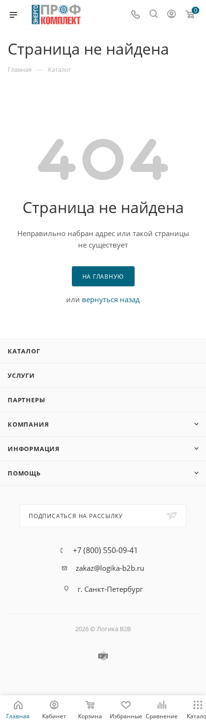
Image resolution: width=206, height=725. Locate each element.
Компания (28, 424)
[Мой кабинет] (171, 15)
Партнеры (26, 400)
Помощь (24, 473)
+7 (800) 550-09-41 (105, 550)
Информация (34, 448)
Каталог (24, 351)
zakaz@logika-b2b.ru (110, 568)
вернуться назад (111, 299)
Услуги (21, 375)
